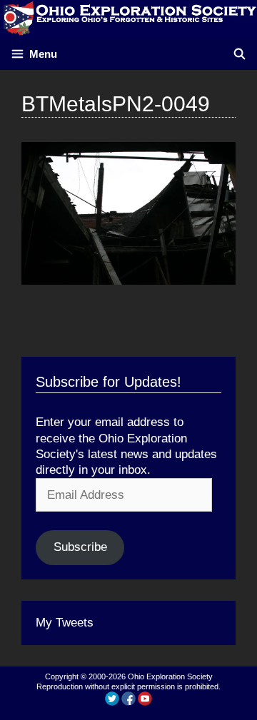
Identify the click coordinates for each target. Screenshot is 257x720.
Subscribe (80, 547)
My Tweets (65, 622)
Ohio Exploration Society (170, 676)
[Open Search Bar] (239, 54)
